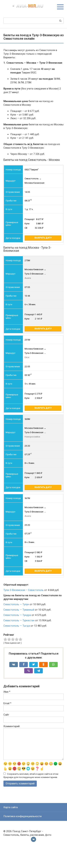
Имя (6, 691)
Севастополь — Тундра (17, 615)
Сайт (6, 714)
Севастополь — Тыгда (16, 625)
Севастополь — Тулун (16, 604)
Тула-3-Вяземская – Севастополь (23, 590)
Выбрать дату (43, 237)
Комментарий (11, 726)
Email (7, 703)
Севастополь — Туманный (18, 609)
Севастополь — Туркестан (19, 620)
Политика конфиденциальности (22, 816)
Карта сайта (10, 807)
